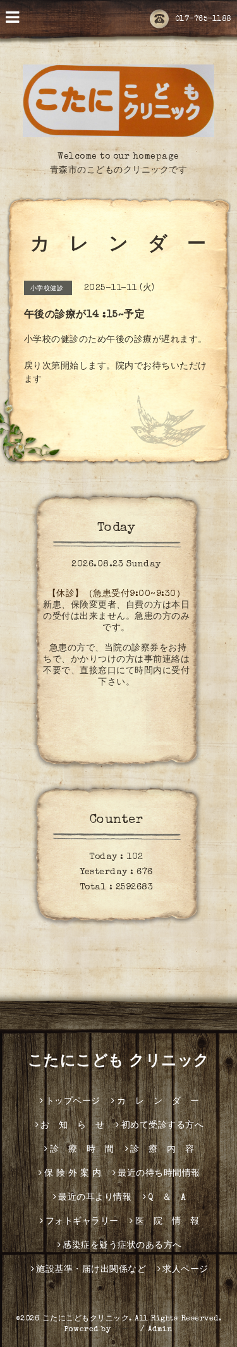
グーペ (126, 1330)
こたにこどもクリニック (86, 1319)
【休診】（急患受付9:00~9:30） (116, 594)
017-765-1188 (203, 19)
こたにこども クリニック (119, 1062)
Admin (160, 1330)
